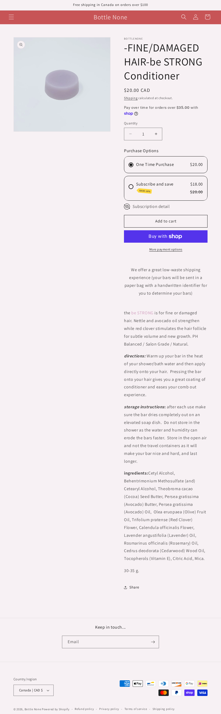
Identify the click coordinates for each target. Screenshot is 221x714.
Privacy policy (109, 709)
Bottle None (33, 709)
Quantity (130, 123)
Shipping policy (164, 709)
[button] (11, 17)
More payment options (165, 249)
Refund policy (84, 709)
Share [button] (134, 587)
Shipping (131, 98)
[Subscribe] (153, 642)
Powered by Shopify (56, 709)
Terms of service (136, 709)
